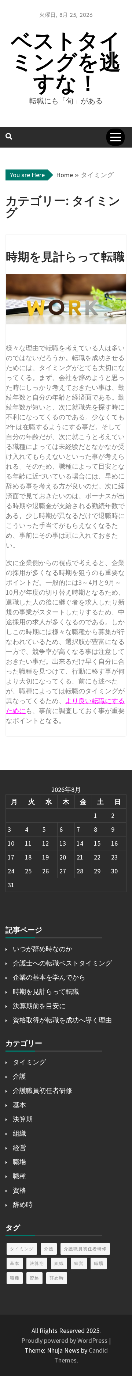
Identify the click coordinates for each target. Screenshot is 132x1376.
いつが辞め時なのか (42, 949)
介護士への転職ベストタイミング (62, 963)
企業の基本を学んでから (49, 977)
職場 (19, 1162)
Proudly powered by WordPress (65, 1340)
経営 (19, 1147)
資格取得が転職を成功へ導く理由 (62, 1020)
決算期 (23, 1119)
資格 (19, 1190)
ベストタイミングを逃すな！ (66, 61)
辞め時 (23, 1204)
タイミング (29, 1062)
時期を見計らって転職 (46, 991)
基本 (19, 1105)
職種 (19, 1176)
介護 (19, 1076)
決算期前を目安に (39, 1006)
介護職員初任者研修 (42, 1090)
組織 (19, 1133)
